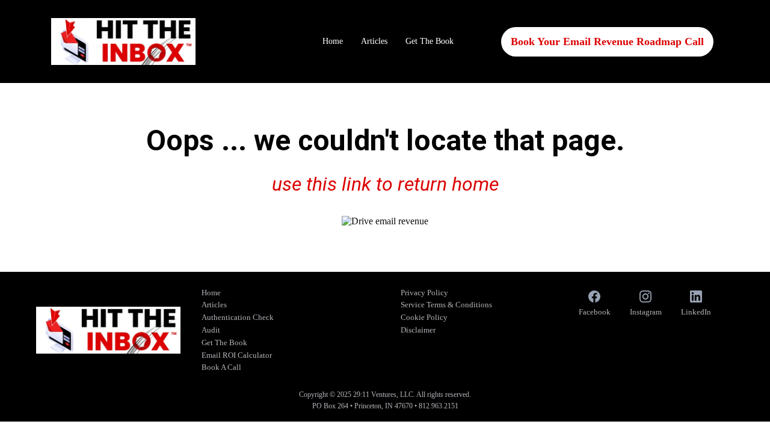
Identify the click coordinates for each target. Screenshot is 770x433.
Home (332, 41)
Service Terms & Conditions (446, 304)
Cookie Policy (424, 317)
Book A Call (221, 367)
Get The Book (429, 41)
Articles (374, 41)
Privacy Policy (424, 292)
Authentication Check (238, 317)
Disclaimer (418, 329)
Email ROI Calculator (237, 355)
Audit (211, 329)
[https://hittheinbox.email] (123, 41)
